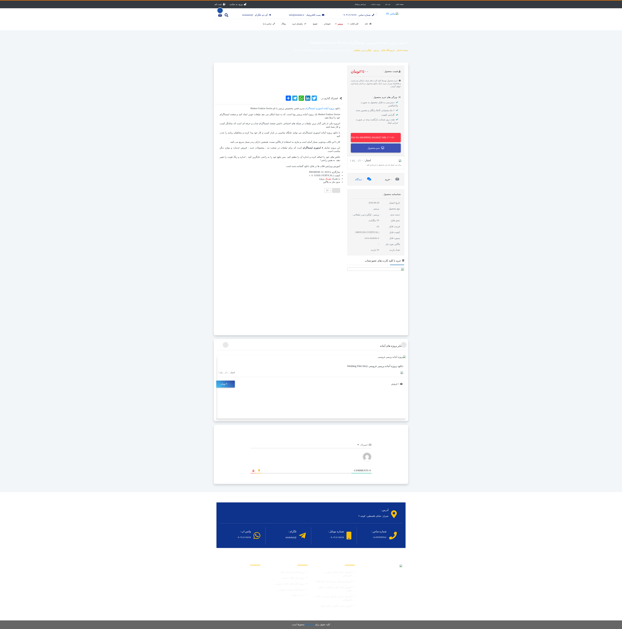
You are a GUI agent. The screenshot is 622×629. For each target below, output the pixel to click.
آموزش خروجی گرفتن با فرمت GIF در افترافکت (333, 598)
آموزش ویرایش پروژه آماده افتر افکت (333, 581)
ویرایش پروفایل (360, 4)
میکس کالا (309, 624)
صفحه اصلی (399, 4)
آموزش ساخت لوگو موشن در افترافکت (337, 574)
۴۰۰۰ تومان (225, 384)
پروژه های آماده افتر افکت (291, 572)
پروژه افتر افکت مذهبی (293, 578)
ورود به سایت (375, 4)
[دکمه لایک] (336, 190)
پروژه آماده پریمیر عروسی (291, 589)
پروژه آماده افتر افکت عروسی (289, 584)
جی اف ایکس (297, 595)
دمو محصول (374, 148)
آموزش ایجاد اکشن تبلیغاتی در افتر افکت (335, 589)
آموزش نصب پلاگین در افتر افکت (336, 606)
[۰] (220, 16)
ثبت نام (387, 4)
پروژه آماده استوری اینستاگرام (319, 108)
